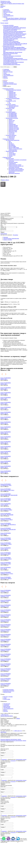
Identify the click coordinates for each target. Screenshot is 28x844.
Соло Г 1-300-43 (4, 549)
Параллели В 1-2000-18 (6, 578)
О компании (6, 69)
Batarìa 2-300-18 (4, 452)
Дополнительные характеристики (11, 238)
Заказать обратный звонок (7, 715)
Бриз (18, 47)
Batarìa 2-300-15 (4, 438)
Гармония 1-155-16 (5, 655)
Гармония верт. (18, 33)
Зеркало (17, 32)
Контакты (5, 77)
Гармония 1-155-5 (5, 601)
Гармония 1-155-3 (5, 591)
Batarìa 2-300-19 (4, 457)
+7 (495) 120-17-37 (17, 730)
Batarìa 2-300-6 (4, 393)
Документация (6, 74)
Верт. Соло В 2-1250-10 (6, 558)
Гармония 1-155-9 (5, 621)
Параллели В (17, 31)
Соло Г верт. (23, 37)
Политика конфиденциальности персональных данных (13, 740)
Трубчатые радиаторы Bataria (10, 42)
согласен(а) (4, 759)
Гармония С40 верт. (12, 35)
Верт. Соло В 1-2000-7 (6, 500)
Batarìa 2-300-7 (4, 398)
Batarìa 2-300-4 (4, 384)
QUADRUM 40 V (17, 43)
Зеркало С (12, 33)
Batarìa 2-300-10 (4, 413)
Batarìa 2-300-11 (4, 418)
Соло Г (17, 41)
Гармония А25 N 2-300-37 (7, 519)
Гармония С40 (18, 27)
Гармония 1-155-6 (5, 606)
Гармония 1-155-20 (5, 675)
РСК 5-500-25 (4, 534)
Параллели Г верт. (10, 37)
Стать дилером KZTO (8, 75)
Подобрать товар (20, 3)
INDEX (18, 718)
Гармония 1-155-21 (5, 679)
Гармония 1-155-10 (5, 625)
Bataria (18, 42)
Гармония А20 (9, 28)
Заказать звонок (12, 3)
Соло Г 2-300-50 (4, 505)
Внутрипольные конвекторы (10, 47)
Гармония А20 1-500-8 (6, 539)
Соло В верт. (17, 37)
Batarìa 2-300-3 (4, 379)
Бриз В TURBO (15, 48)
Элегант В (8, 53)
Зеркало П (7, 33)
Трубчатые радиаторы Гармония (10, 26)
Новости (5, 76)
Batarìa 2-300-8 (4, 403)
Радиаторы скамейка (8, 38)
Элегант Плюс (14, 53)
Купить (2, 232)
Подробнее (15, 234)
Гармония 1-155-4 (5, 596)
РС (14, 30)
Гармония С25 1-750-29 (6, 544)
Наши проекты (6, 70)
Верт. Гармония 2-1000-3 (6, 509)
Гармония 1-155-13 (5, 640)
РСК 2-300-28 (4, 568)
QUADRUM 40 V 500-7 (6, 485)
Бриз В (20, 47)
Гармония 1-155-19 (5, 670)
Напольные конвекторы (8, 52)
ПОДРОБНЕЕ (7, 377)
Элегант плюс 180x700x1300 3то (8, 524)
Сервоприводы (10, 58)
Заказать (3, 763)
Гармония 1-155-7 (5, 611)
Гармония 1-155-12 (5, 635)
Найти (15, 66)
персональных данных (21, 759)
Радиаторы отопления (8, 25)
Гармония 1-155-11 (5, 630)
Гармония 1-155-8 (5, 616)
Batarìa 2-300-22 (4, 472)
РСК (16, 30)
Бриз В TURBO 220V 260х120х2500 (9, 495)
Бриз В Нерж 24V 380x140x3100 (8, 529)
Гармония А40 (11, 27)
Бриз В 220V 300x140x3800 (7, 514)
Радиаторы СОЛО (7, 41)
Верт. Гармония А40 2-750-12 (7, 490)
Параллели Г (23, 31)
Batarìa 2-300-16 (4, 442)
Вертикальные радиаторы (9, 32)
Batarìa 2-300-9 (4, 408)
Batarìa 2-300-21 (4, 467)
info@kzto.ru (3, 732)
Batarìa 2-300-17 (4, 447)
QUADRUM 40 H (9, 44)
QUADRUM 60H (17, 44)
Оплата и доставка (7, 239)
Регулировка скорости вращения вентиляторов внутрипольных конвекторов (13, 63)
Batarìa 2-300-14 (4, 433)
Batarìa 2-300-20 (4, 462)
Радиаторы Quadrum (8, 43)
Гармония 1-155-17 (5, 660)
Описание (5, 237)
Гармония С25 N (17, 28)
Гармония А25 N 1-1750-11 (7, 573)
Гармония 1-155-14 (5, 645)
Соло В (13, 41)
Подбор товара (6, 699)
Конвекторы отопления (8, 46)
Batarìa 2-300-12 (4, 423)
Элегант (16, 52)
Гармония (5, 27)
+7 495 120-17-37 (5, 3)
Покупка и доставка (8, 71)
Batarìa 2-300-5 (4, 389)
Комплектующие (7, 54)
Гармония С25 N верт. (11, 36)
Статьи (5, 73)
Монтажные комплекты (14, 64)
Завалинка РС (11, 40)
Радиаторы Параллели (8, 31)
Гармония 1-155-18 (5, 665)
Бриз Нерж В (9, 48)
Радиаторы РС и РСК (8, 30)
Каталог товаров (4, 23)
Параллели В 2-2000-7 (6, 554)
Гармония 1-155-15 (5, 650)
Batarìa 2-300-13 (4, 428)
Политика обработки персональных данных (11, 739)
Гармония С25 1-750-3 (6, 563)
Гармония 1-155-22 (5, 684)
